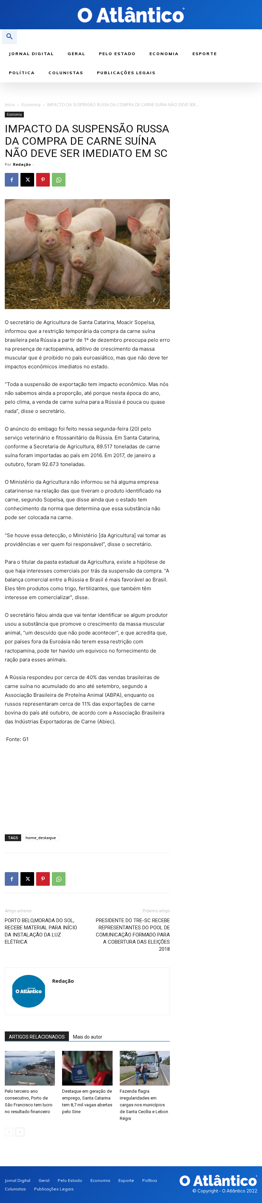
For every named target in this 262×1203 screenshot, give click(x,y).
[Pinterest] (43, 180)
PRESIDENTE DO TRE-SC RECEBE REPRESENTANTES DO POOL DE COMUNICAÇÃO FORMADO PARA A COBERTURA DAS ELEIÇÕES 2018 (133, 934)
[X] (27, 180)
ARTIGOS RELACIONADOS (37, 1037)
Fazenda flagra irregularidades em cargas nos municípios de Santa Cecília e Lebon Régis (144, 1105)
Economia (31, 105)
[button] (9, 36)
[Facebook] (11, 180)
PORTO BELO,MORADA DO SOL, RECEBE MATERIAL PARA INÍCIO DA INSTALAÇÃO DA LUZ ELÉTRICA (41, 931)
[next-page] (20, 1132)
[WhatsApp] (59, 180)
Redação (22, 164)
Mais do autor (87, 1037)
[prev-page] (9, 1132)
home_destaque (41, 837)
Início (10, 105)
